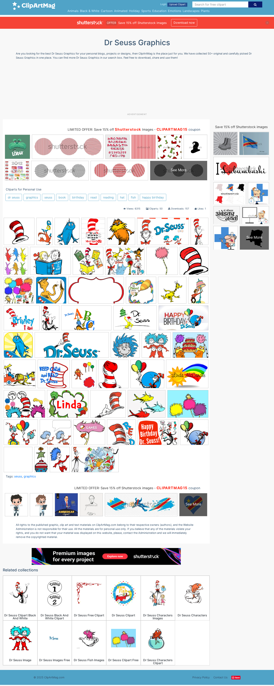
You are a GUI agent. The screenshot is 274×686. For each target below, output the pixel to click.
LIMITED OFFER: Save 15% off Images (110, 129)
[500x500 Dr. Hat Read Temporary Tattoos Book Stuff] (121, 434)
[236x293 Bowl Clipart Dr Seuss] (67, 233)
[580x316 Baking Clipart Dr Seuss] (96, 292)
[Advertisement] (137, 87)
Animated (120, 11)
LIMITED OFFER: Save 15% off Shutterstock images (113, 488)
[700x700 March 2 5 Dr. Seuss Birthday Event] (18, 461)
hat (122, 197)
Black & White (89, 11)
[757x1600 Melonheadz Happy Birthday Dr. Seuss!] (41, 461)
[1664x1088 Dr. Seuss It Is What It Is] (135, 320)
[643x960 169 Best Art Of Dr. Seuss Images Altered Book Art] (198, 291)
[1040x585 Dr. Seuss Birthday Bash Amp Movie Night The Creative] (183, 319)
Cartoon (107, 11)
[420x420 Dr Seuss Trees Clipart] (162, 262)
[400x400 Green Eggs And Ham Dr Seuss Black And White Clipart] (194, 434)
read (93, 197)
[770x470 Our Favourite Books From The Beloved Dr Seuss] (95, 461)
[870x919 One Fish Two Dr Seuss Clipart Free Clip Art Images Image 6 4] (113, 376)
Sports (146, 11)
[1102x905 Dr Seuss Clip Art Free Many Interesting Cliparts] (146, 405)
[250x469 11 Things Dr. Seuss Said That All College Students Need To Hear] (45, 233)
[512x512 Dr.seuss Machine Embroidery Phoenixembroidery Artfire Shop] (125, 346)
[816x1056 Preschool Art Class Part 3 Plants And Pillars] (84, 376)
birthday (78, 197)
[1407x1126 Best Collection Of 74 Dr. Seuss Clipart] (124, 262)
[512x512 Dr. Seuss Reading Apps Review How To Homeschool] (18, 346)
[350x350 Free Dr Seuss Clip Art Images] (156, 346)
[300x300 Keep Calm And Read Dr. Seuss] (54, 376)
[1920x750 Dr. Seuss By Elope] (72, 346)
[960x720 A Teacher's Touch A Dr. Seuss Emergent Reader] (187, 375)
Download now (184, 22)
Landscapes (191, 11)
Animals (72, 11)
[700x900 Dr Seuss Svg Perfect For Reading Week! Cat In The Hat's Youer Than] (93, 233)
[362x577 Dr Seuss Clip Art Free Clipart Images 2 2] (50, 320)
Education (159, 11)
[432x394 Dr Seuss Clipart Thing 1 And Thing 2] (55, 434)
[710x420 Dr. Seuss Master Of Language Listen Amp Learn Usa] (163, 233)
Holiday (134, 11)
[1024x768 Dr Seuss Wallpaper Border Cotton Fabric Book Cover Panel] (188, 405)
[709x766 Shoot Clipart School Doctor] (194, 262)
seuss (48, 197)
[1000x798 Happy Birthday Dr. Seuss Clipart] (190, 346)
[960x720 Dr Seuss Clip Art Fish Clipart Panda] (67, 405)
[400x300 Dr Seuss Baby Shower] (24, 405)
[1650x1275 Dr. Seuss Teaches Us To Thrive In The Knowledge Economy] (50, 262)
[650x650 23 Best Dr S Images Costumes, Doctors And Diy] (19, 292)
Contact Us (220, 677)
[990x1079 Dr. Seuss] (121, 233)
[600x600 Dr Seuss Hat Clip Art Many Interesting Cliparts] (19, 233)
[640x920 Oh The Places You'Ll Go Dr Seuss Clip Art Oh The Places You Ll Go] (60, 461)
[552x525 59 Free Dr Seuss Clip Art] (147, 376)
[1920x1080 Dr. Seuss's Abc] (86, 320)
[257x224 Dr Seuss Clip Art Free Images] (108, 405)
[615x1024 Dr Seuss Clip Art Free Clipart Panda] (199, 232)
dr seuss (14, 197)
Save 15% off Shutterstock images (241, 127)
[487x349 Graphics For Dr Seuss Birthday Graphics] (158, 434)
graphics (32, 197)
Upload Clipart (177, 4)
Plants (205, 11)
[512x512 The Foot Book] (51, 292)
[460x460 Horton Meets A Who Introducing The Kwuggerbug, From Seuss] (20, 376)
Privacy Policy (201, 677)
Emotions (174, 11)
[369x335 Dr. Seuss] (89, 434)
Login (163, 4)
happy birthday (153, 197)
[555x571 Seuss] (88, 262)
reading (108, 197)
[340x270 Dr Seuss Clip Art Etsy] (21, 320)
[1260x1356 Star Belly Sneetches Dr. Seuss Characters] (172, 292)
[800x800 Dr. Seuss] (141, 292)
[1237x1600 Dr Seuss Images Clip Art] (16, 262)
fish (133, 197)
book (62, 197)
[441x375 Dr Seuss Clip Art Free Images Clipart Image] (21, 434)
